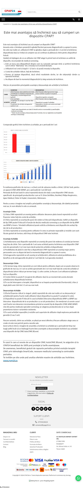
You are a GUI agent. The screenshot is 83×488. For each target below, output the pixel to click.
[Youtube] (37, 409)
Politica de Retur (35, 442)
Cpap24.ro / (7, 24)
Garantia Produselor (36, 447)
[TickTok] (46, 409)
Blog (4, 447)
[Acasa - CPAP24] (12, 12)
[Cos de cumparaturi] (79, 19)
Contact (5, 444)
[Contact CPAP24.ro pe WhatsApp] (78, 478)
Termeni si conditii (9, 439)
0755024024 (43, 422)
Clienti (33, 432)
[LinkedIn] (41, 409)
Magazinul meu (10, 432)
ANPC (32, 452)
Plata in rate (34, 439)
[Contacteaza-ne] (73, 19)
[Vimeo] (50, 409)
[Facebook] (33, 409)
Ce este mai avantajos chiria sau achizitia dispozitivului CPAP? (34, 24)
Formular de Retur (36, 444)
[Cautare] (79, 12)
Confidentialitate (8, 442)
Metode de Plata (35, 437)
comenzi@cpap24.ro (43, 425)
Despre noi (6, 437)
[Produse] (3, 20)
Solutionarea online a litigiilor (39, 449)
